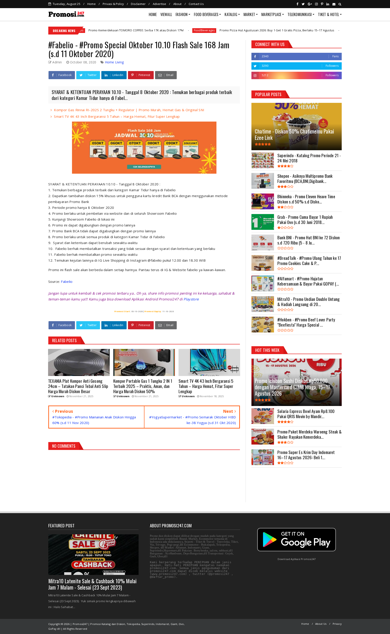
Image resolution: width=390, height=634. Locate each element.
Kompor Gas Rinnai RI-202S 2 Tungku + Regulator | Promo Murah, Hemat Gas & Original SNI (129, 110)
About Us (321, 623)
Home (91, 4)
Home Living (114, 62)
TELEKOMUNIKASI (300, 14)
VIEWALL (166, 14)
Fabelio (66, 281)
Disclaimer (138, 4)
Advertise (159, 4)
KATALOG (231, 14)
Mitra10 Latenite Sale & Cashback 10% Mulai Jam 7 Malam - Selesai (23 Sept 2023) (92, 584)
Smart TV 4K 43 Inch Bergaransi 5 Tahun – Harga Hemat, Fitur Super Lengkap (117, 116)
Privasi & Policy (113, 4)
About (177, 4)
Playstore (191, 299)
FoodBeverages (171, 30)
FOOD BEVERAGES (206, 14)
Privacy (337, 623)
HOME (153, 14)
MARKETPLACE (271, 14)
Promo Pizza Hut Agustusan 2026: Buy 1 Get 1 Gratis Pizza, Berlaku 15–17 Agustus (244, 30)
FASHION (182, 14)
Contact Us (196, 4)
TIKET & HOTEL (328, 14)
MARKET (249, 14)
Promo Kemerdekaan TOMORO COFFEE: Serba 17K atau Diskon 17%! (103, 30)
